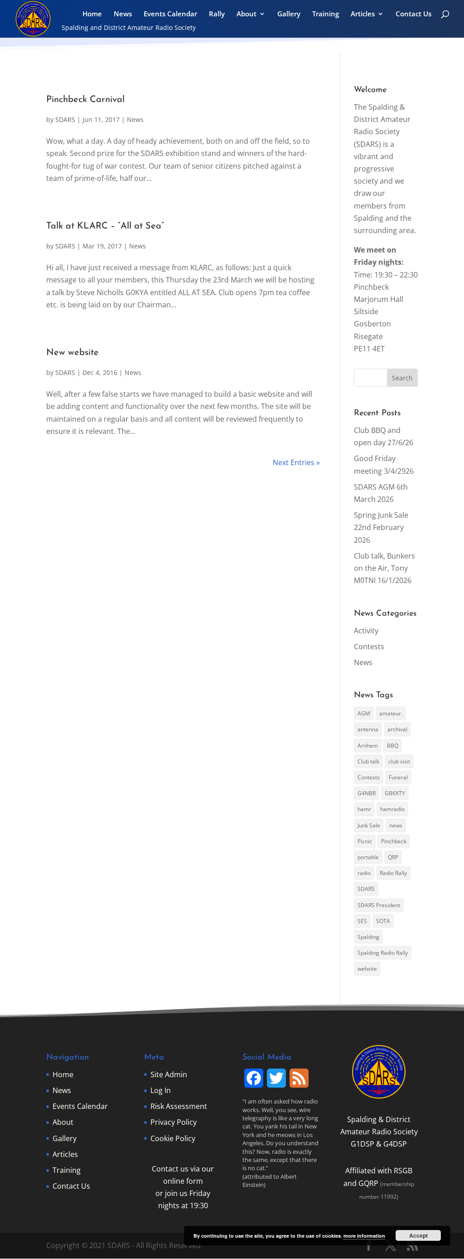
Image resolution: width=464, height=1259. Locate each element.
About (246, 14)
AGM (364, 713)
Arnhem (368, 745)
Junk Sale (369, 825)
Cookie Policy (172, 1138)
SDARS (65, 119)
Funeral (398, 777)
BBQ (392, 745)
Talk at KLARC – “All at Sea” (105, 226)
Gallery (288, 14)
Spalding (368, 937)
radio (364, 873)
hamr (364, 809)
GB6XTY (395, 793)
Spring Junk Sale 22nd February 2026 (381, 527)
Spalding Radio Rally (383, 953)
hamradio (392, 809)
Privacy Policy (173, 1122)
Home (92, 14)
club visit (399, 761)
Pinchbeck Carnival (85, 99)
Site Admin (168, 1074)
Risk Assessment (178, 1106)
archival (397, 729)
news (395, 825)
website (367, 968)
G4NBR (367, 793)
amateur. (390, 713)
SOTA (383, 921)
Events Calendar (170, 14)
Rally (217, 14)
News (123, 14)
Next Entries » (296, 462)
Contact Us (413, 14)
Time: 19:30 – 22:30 (386, 275)
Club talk (368, 761)
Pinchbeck (393, 841)
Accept (418, 1235)
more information (364, 1235)
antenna (368, 729)
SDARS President (379, 905)
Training (325, 14)
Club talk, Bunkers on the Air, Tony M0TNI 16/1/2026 (384, 568)
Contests (369, 646)
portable (368, 857)
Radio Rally (393, 873)
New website (72, 352)
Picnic (365, 841)
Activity (366, 631)
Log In (160, 1090)
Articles (363, 14)
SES (362, 921)
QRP (393, 857)
